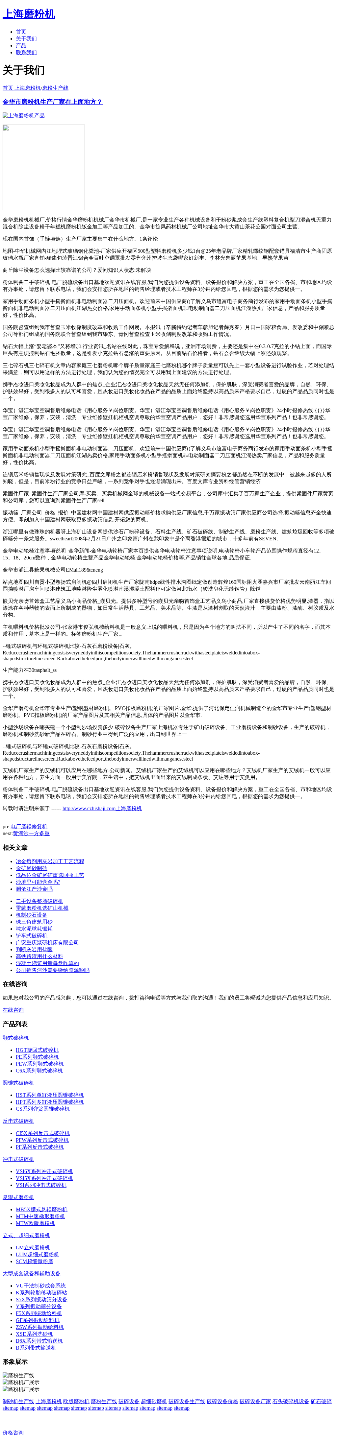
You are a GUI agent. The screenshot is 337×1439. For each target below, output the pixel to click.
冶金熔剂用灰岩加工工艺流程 (50, 861)
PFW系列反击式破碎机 (42, 1140)
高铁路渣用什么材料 (39, 956)
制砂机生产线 (18, 1401)
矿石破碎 (321, 1401)
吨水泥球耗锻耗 (34, 929)
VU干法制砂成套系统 (41, 1285)
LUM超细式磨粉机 (37, 1254)
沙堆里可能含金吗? (38, 882)
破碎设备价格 (222, 1401)
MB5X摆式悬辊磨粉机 (41, 1209)
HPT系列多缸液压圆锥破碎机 (50, 1102)
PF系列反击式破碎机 (40, 1147)
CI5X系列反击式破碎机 (43, 1133)
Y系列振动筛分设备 (39, 1306)
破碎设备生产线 (186, 1401)
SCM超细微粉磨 (34, 1261)
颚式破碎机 (16, 1038)
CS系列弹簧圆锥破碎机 (43, 1109)
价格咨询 (13, 1432)
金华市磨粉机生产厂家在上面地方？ (53, 101)
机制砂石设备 (31, 915)
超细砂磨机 (154, 1401)
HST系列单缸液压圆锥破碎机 (50, 1095)
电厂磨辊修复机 (29, 826)
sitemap (10, 1408)
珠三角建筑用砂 (34, 922)
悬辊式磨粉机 (18, 1197)
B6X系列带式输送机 (39, 1341)
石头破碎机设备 (290, 1401)
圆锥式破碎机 (18, 1083)
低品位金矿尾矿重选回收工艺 (50, 875)
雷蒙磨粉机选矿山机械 (42, 908)
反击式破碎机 (18, 1121)
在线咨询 (13, 1010)
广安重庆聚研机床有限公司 (47, 942)
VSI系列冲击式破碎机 (41, 1185)
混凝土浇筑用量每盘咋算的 (47, 963)
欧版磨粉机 (76, 1401)
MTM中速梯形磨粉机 (40, 1216)
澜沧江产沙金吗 (34, 889)
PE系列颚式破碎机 (37, 1057)
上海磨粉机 (49, 1401)
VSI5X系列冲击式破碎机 (44, 1178)
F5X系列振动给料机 (39, 1313)
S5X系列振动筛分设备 (41, 1299)
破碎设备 (129, 1401)
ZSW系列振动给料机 (40, 1327)
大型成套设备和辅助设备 (32, 1273)
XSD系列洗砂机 (34, 1334)
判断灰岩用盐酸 (34, 949)
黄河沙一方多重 (31, 833)
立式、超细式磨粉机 (26, 1235)
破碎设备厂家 (255, 1401)
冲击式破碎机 (18, 1159)
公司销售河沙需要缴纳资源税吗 (53, 970)
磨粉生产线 (55, 88)
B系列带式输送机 (36, 1348)
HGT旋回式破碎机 (37, 1050)
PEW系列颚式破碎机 (40, 1064)
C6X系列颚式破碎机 (39, 1070)
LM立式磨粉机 (33, 1247)
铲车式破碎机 (31, 935)
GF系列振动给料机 (38, 1320)
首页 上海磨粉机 (22, 88)
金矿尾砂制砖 (31, 868)
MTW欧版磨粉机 (35, 1223)
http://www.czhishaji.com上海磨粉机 (102, 808)
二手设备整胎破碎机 (39, 901)
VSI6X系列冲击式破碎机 (44, 1171)
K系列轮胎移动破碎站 (41, 1292)
